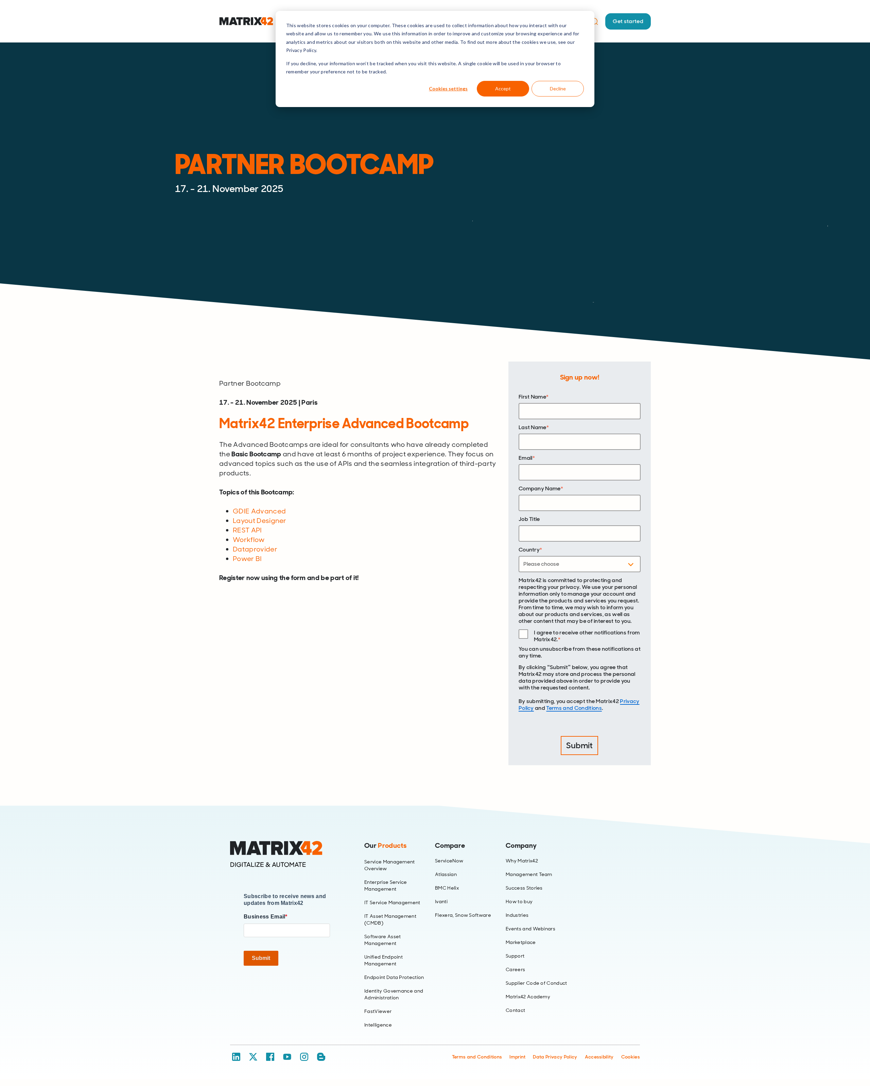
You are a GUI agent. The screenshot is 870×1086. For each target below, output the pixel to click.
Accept (503, 88)
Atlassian (446, 874)
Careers (515, 969)
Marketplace (521, 942)
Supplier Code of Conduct (536, 983)
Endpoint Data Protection (394, 977)
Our (385, 845)
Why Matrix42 (522, 861)
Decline (558, 88)
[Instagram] (304, 1057)
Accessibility (599, 1057)
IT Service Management (392, 902)
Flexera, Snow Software (463, 915)
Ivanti (441, 901)
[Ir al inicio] (246, 21)
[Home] (287, 854)
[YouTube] (287, 1057)
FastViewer (378, 1011)
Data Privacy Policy (555, 1057)
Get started (628, 21)
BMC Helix (447, 888)
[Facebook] (270, 1057)
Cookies (630, 1057)
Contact (515, 1010)
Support (515, 956)
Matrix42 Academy (528, 997)
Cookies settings (448, 88)
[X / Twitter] (253, 1057)
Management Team (529, 874)
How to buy (519, 901)
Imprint (517, 1057)
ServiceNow (449, 861)
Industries (517, 915)
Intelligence (378, 1025)
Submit (261, 958)
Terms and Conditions (574, 708)
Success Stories (524, 888)
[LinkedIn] (236, 1057)
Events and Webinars (530, 929)
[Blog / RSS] (321, 1057)
